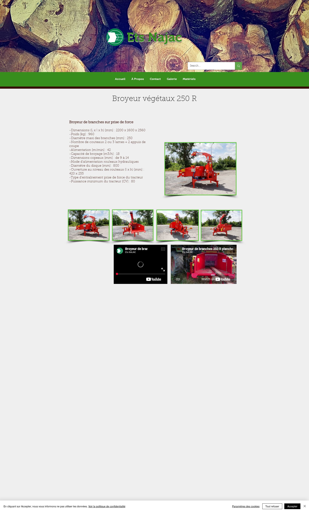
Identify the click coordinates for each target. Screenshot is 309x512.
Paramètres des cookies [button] (245, 506)
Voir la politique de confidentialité (106, 506)
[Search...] (238, 66)
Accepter (292, 506)
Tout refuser (272, 506)
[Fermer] (305, 506)
